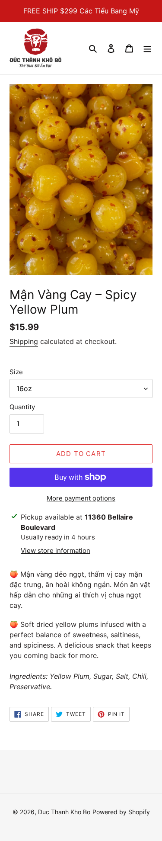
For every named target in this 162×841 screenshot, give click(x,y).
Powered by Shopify (121, 811)
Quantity (22, 407)
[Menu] (147, 48)
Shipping (24, 341)
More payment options (81, 498)
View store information (55, 550)
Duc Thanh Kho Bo (64, 811)
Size (16, 372)
